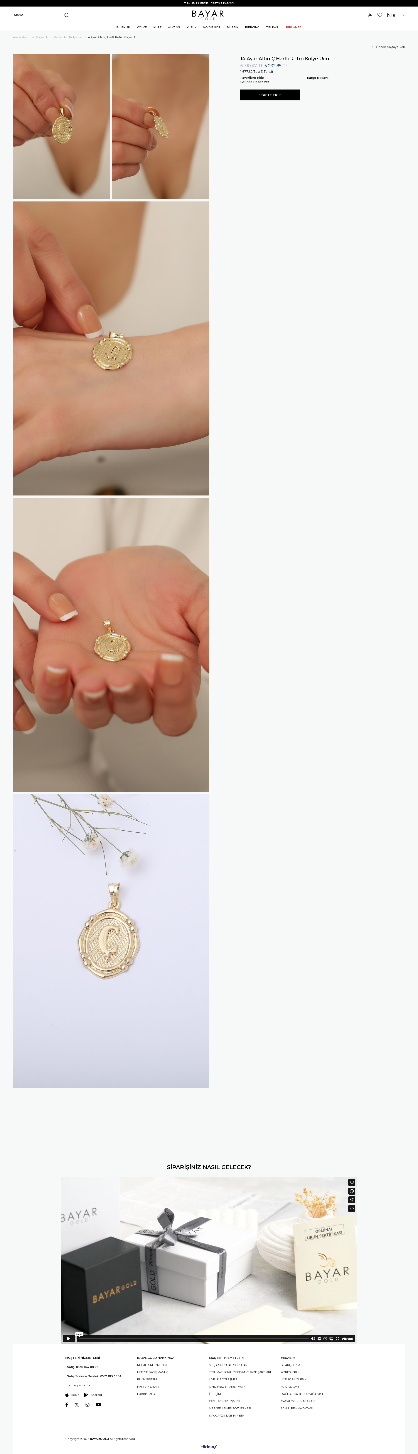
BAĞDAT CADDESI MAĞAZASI (302, 1394)
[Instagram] (87, 1405)
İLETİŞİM (215, 1394)
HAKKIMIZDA (146, 1394)
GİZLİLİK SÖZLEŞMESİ (224, 1401)
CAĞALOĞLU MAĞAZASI (298, 1401)
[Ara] (66, 15)
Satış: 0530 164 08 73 (82, 1367)
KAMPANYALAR (148, 1386)
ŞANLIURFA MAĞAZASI (297, 1408)
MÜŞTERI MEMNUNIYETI (153, 1365)
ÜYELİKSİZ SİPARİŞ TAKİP (227, 1386)
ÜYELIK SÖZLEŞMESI (223, 1379)
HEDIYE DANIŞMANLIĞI (153, 1372)
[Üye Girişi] (370, 15)
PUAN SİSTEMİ (147, 1379)
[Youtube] (98, 1405)
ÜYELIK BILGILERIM (294, 1379)
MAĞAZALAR (290, 1386)
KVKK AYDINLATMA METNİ (227, 1415)
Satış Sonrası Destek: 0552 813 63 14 (94, 1376)
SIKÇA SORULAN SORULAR (228, 1365)
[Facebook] (66, 1405)
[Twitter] (77, 1405)
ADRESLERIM (290, 1372)
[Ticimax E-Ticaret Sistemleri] (209, 1447)
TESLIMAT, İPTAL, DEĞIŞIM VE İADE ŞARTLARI (240, 1372)
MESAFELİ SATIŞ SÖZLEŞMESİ (230, 1408)
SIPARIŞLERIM (290, 1365)
